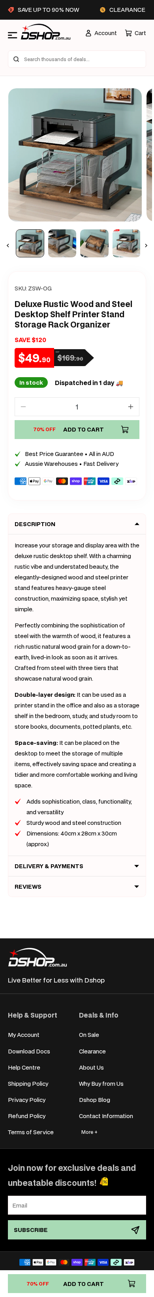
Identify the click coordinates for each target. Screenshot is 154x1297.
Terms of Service (31, 1132)
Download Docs (29, 1051)
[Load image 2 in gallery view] (62, 243)
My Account (23, 1034)
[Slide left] (8, 245)
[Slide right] (146, 245)
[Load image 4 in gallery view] (127, 243)
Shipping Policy (28, 1083)
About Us (91, 1067)
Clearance (92, 1051)
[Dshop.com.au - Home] (37, 957)
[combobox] (77, 59)
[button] (135, 33)
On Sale (89, 1034)
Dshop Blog (94, 1099)
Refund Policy (26, 1116)
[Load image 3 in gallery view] (94, 243)
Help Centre (24, 1067)
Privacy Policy (26, 1099)
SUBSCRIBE (31, 1230)
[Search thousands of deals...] (16, 59)
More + (89, 1132)
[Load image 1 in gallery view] (30, 243)
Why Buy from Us (101, 1083)
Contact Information (106, 1116)
